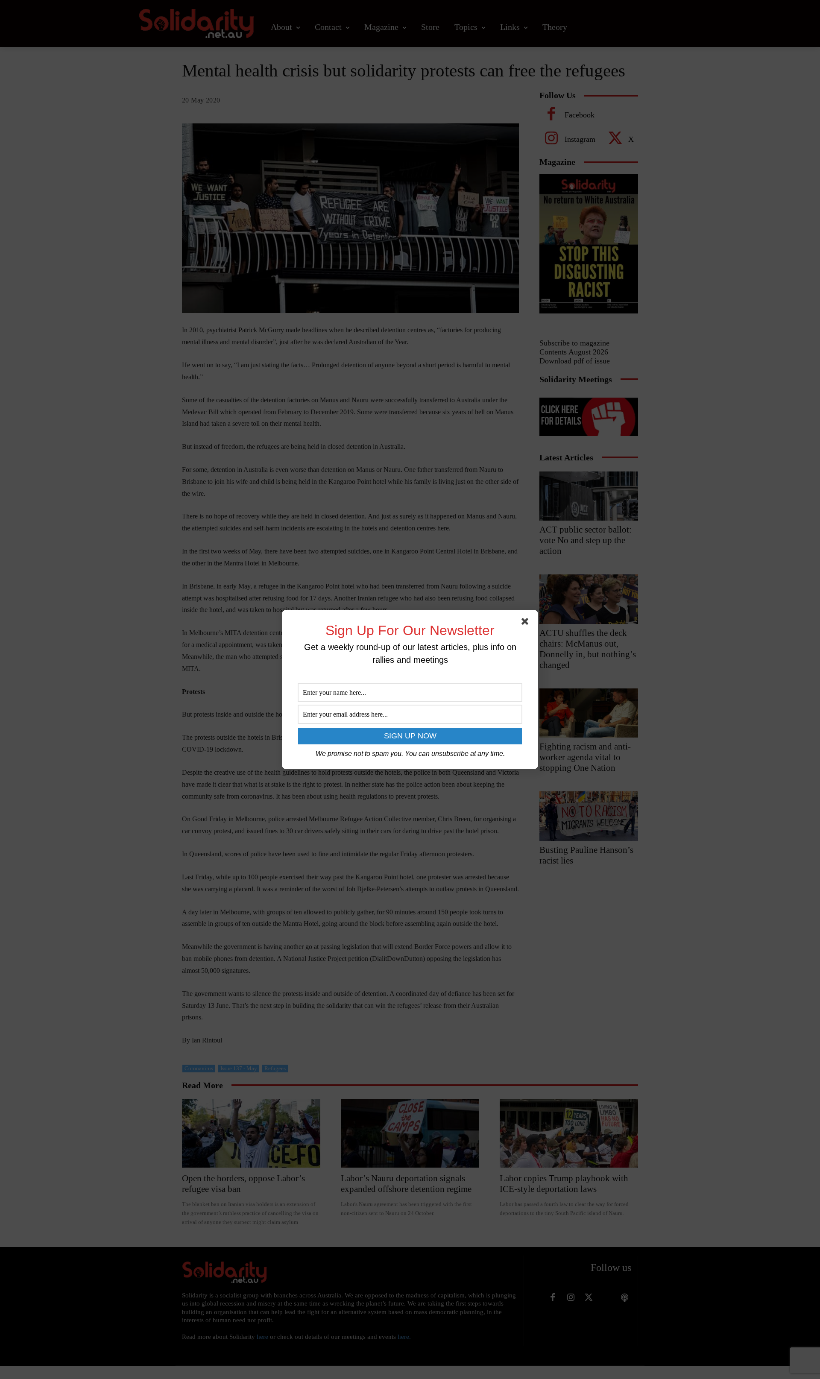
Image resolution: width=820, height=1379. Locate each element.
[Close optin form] (526, 623)
